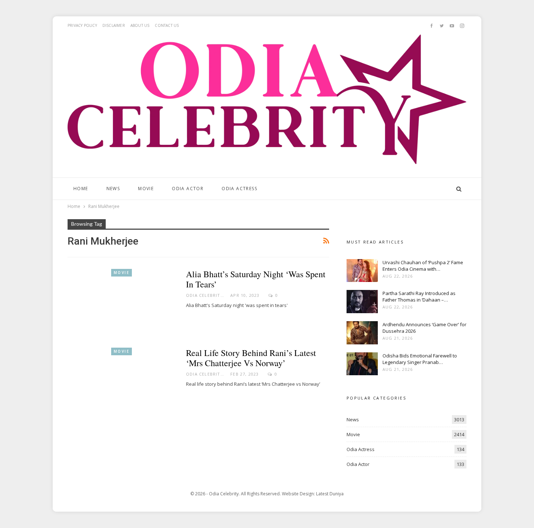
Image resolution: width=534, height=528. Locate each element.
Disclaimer (113, 25)
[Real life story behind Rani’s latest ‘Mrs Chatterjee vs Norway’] (122, 382)
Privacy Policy (82, 25)
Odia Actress (239, 188)
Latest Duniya (330, 494)
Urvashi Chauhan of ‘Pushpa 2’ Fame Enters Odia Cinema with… (423, 265)
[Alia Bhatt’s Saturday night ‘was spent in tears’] (122, 304)
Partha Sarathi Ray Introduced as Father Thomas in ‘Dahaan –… (419, 296)
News (113, 188)
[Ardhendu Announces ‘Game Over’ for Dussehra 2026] (362, 332)
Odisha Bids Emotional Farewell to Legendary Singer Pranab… (420, 358)
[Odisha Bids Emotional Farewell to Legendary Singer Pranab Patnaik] (362, 364)
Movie (146, 188)
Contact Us (167, 25)
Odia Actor (187, 188)
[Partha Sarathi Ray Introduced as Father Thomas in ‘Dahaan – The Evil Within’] (362, 301)
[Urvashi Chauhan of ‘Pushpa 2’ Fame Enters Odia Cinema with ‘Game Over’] (362, 270)
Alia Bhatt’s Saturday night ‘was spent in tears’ (255, 279)
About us (140, 25)
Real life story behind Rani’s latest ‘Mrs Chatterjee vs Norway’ (251, 358)
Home (80, 188)
